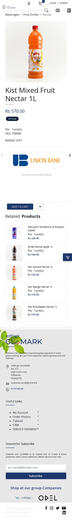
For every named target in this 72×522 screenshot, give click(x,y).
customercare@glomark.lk (24, 382)
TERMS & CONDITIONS (16, 512)
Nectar (47, 14)
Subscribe (36, 476)
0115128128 (17, 388)
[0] (40, 3)
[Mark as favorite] (40, 207)
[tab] (36, 163)
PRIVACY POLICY (19, 516)
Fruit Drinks (31, 14)
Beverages (12, 14)
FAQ (7, 516)
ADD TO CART (20, 206)
